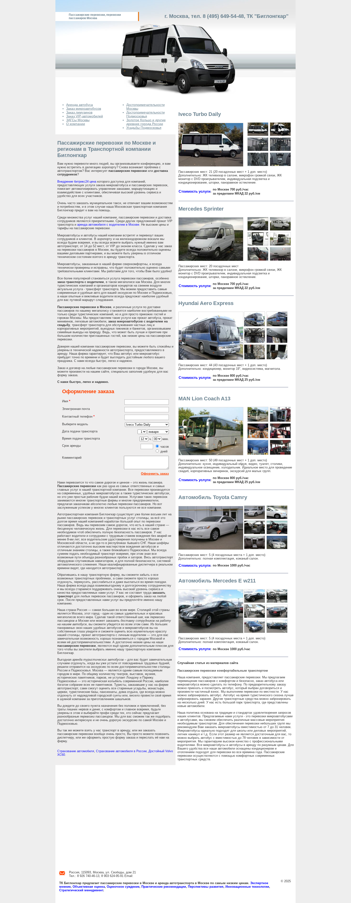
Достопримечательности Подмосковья (145, 114)
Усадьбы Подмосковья (143, 128)
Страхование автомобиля (75, 751)
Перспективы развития (205, 886)
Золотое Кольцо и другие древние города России (146, 122)
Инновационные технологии (247, 886)
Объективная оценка (89, 886)
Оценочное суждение (123, 886)
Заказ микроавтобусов (83, 108)
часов (164, 446)
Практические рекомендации (163, 886)
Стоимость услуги (194, 191)
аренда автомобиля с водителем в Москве (108, 224)
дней (163, 451)
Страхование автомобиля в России (121, 751)
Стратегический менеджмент (81, 890)
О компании (75, 124)
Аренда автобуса (79, 105)
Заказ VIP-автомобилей (84, 116)
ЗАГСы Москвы (78, 120)
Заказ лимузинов (79, 112)
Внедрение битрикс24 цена (76, 181)
